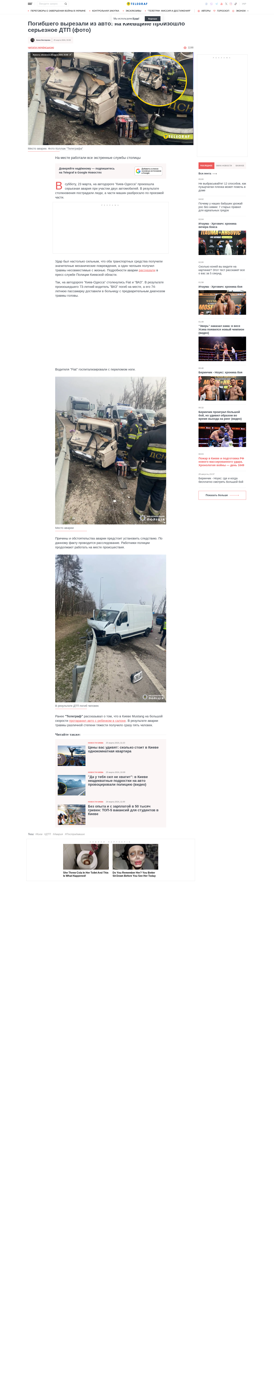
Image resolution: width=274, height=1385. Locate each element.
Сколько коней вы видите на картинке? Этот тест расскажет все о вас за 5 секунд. (222, 270)
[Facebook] (206, 3)
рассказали (147, 270)
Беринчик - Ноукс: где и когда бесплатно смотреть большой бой (221, 480)
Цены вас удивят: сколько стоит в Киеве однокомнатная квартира (123, 749)
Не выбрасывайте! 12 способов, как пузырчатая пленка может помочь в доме (222, 187)
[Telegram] (216, 3)
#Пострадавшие (75, 834)
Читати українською (41, 47)
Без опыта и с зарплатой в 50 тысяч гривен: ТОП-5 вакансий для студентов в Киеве (123, 810)
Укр (244, 4)
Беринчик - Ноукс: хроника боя (220, 372)
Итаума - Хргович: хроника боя (220, 286)
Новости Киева (95, 743)
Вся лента (205, 173)
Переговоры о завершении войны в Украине (58, 11)
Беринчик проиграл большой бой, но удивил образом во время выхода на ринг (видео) (220, 415)
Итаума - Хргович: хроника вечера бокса (217, 225)
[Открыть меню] (30, 3)
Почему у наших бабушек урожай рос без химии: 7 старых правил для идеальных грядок (220, 207)
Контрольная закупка (105, 11)
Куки (135, 18)
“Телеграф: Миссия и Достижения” (169, 11)
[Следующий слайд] (248, 11)
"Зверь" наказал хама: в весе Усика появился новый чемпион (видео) (221, 329)
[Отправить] (65, 3)
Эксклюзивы (133, 11)
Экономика (243, 11)
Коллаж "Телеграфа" (69, 148)
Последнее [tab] (206, 166)
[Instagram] (230, 3)
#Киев (38, 834)
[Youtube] (221, 3)
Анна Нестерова (43, 40)
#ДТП (47, 834)
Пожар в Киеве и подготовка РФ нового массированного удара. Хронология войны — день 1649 (221, 462)
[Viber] (211, 4)
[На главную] (137, 3)
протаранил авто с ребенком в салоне (97, 720)
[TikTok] (235, 3)
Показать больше (217, 495)
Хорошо (152, 18)
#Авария (58, 834)
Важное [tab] (240, 166)
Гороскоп (223, 11)
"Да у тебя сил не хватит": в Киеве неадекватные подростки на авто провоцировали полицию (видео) (118, 780)
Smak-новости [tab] (224, 166)
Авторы (205, 11)
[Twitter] (226, 4)
